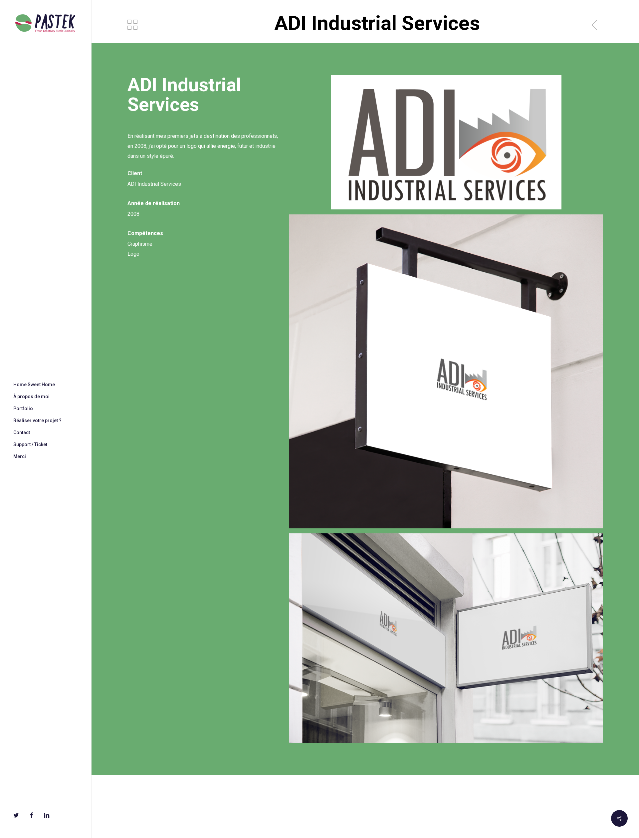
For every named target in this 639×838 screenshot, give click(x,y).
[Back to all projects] (132, 24)
